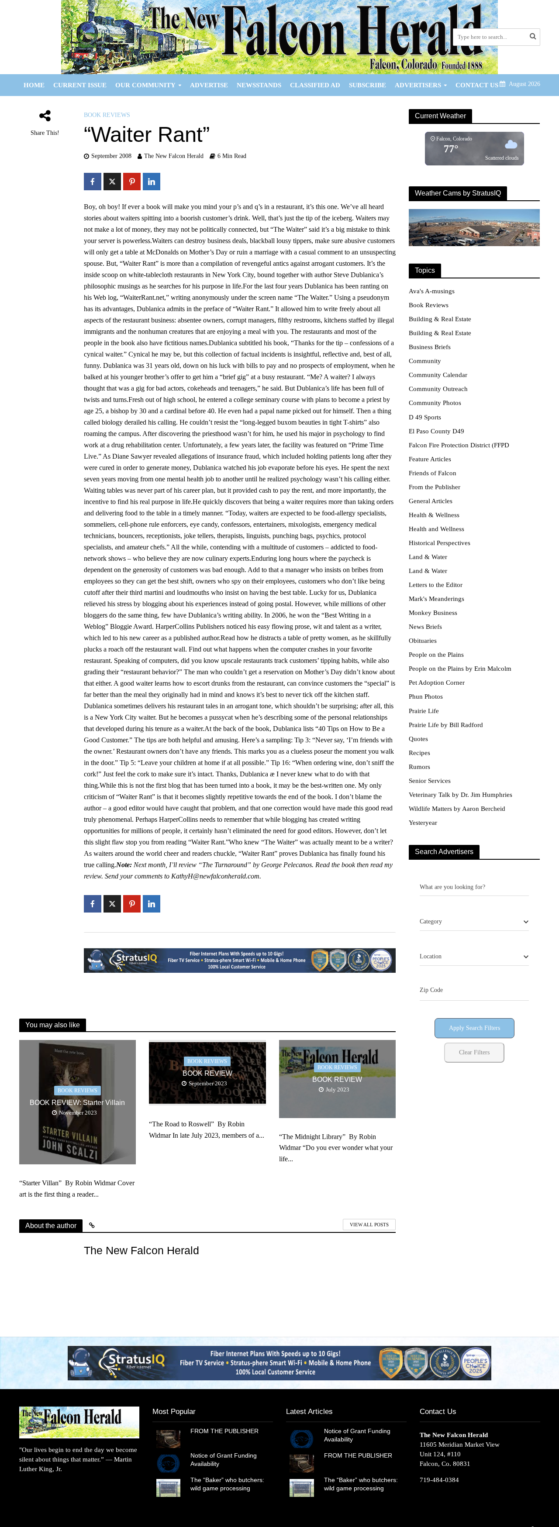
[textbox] (431, 921)
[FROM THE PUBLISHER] (168, 1438)
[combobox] (474, 922)
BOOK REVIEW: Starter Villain (77, 1102)
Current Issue (80, 85)
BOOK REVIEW (207, 1073)
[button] (279, 1362)
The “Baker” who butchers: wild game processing (227, 1484)
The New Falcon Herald (174, 156)
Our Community (145, 85)
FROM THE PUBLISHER (226, 1430)
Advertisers (418, 85)
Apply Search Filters (474, 1028)
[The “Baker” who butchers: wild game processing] (168, 1487)
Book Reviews (107, 115)
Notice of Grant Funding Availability (223, 1459)
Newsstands (259, 85)
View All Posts (369, 1224)
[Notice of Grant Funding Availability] (168, 1462)
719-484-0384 (439, 1479)
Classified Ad (315, 85)
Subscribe (367, 85)
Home (34, 85)
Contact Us (476, 85)
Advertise (209, 85)
